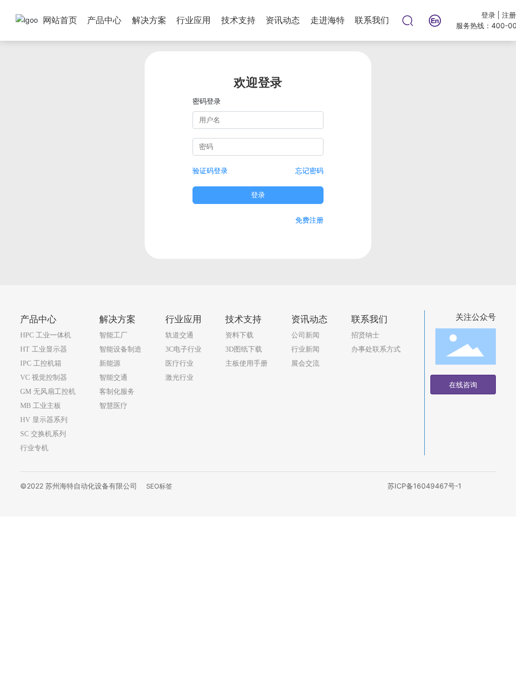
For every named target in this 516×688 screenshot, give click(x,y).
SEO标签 (159, 486)
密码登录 (206, 101)
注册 (509, 15)
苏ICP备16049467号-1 (425, 485)
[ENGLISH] (435, 19)
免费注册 (309, 220)
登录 (489, 15)
